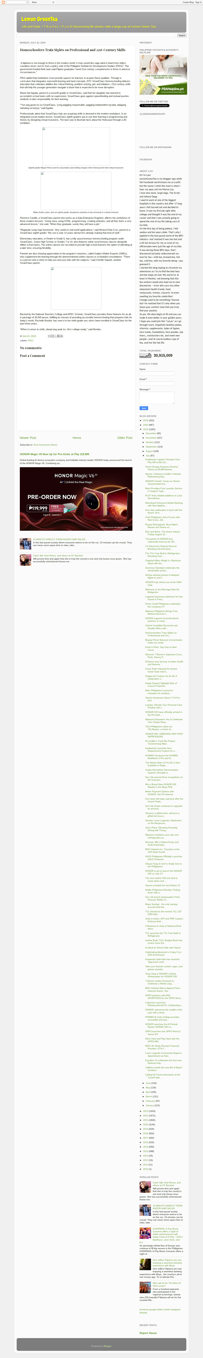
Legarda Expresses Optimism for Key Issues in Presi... (164, 598)
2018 (145, 1133)
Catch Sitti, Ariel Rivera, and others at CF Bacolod (58, 555)
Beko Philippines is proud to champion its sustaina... (159, 691)
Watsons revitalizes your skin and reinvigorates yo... (162, 836)
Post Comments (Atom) (45, 444)
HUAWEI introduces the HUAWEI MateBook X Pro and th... (161, 756)
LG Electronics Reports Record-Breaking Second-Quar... (161, 547)
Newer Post (28, 438)
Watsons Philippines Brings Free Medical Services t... (161, 612)
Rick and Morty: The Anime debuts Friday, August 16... (162, 533)
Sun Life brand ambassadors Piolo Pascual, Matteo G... (162, 898)
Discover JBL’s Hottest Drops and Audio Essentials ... (162, 843)
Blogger (107, 1346)
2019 (145, 1129)
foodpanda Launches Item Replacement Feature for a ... (161, 749)
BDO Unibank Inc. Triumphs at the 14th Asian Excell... (162, 850)
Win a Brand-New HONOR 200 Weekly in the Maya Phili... (160, 785)
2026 (145, 420)
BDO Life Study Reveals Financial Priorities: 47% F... (162, 1047)
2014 (145, 1151)
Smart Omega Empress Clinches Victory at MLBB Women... (161, 468)
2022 (145, 1115)
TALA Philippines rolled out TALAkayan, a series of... (159, 727)
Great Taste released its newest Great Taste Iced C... (161, 670)
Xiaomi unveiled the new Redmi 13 (162, 885)
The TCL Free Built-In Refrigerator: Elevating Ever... (162, 554)
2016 (145, 1142)
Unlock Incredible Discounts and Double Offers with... (161, 626)
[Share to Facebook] (58, 336)
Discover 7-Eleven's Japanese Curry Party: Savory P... (163, 655)
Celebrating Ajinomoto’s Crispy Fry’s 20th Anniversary (163, 953)
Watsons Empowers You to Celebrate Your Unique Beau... (164, 720)
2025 (145, 425)
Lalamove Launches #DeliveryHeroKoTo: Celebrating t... (164, 1004)
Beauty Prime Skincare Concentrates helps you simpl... (163, 641)
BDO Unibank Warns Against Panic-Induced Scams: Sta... (163, 989)
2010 (145, 1169)
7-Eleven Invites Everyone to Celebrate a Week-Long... (159, 982)
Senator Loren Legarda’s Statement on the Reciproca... (163, 821)
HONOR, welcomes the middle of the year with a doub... (163, 1011)
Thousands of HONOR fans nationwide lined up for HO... (160, 540)
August (149, 451)
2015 (145, 1146)
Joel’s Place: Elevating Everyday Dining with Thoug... (161, 829)
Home (77, 438)
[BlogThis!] (52, 336)
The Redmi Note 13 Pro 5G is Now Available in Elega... (162, 764)
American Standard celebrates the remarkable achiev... (162, 569)
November (151, 437)
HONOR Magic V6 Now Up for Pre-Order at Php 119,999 (54, 454)
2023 (145, 1111)
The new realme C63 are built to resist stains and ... (161, 879)
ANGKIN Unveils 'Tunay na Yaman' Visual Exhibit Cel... (162, 482)
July (148, 455)
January (150, 1105)
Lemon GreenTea (39, 19)
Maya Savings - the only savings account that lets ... (161, 905)
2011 (145, 1164)
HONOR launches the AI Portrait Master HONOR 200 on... (161, 1025)
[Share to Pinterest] (61, 336)
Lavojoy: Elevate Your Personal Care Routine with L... (163, 706)
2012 (145, 1160)
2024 (145, 429)
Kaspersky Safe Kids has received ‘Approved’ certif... (162, 960)
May (148, 1087)
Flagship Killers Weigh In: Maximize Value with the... (163, 561)
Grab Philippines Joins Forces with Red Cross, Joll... (162, 518)
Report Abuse (148, 1333)
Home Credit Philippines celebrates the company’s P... (162, 605)
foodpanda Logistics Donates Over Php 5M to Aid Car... (162, 460)
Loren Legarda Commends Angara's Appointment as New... (163, 1054)
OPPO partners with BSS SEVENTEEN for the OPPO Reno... (164, 996)
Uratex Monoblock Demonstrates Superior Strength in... (161, 771)
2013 (145, 1155)
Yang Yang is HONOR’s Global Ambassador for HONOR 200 (161, 975)
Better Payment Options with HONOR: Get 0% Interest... (160, 792)
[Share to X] (55, 336)
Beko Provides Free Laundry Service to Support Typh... (163, 489)
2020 (145, 1124)
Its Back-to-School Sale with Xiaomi (163, 947)
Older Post (124, 438)
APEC (31, 340)
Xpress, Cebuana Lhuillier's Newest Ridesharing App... (163, 475)
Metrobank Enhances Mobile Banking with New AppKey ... (164, 504)
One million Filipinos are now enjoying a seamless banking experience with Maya (167, 1263)
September (151, 446)
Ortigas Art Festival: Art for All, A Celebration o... (161, 677)
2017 (145, 1138)
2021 (145, 1120)
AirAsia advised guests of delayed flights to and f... (162, 576)
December (151, 433)
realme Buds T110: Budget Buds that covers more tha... (163, 941)
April (148, 1092)
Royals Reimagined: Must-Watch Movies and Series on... (161, 525)
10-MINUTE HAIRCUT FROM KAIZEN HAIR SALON (59, 539)
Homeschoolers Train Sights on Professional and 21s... (161, 634)
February (150, 1101)
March (149, 1096)
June (148, 1083)
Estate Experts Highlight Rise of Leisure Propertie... (161, 684)
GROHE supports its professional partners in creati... (161, 619)
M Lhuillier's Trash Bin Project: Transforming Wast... (160, 742)
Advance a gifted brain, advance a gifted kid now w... (162, 814)
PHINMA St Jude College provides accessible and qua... (162, 1018)
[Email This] (49, 336)
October (150, 442)
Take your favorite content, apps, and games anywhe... (164, 967)
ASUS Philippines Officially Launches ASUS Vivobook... (163, 857)
